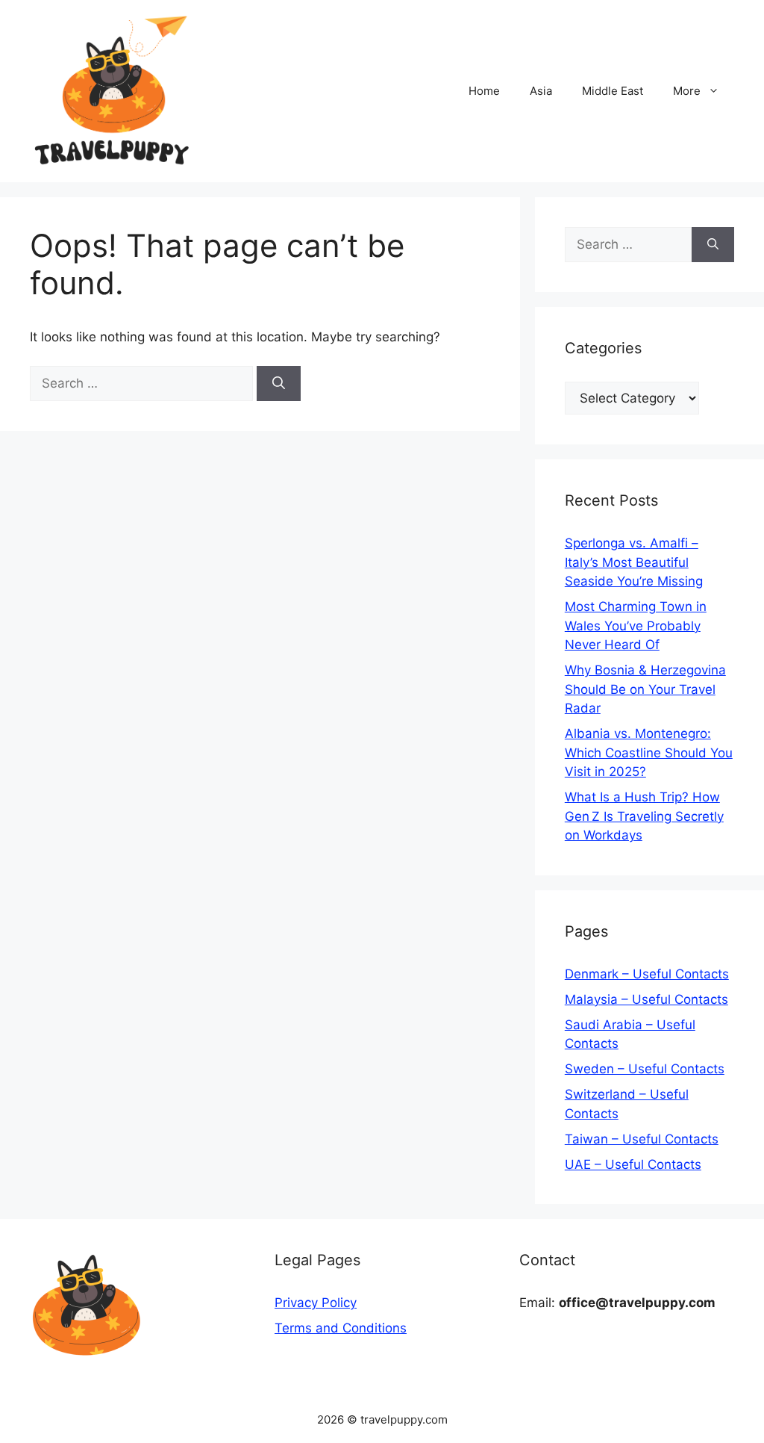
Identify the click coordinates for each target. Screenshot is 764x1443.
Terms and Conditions (341, 1328)
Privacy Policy (316, 1302)
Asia (541, 91)
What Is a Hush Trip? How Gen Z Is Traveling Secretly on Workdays (644, 815)
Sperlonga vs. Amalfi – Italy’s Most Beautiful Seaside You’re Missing (634, 562)
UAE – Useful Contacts (633, 1164)
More (687, 91)
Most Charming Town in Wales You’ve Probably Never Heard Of (636, 625)
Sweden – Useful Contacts (644, 1068)
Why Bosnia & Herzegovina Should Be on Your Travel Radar (645, 689)
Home (484, 91)
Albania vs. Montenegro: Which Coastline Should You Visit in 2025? (649, 752)
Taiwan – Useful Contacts (641, 1139)
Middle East (612, 91)
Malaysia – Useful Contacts (646, 999)
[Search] (279, 384)
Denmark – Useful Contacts (647, 973)
